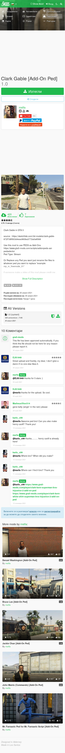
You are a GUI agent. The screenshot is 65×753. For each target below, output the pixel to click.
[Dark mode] (56, 4)
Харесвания (30, 217)
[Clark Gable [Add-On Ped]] (32, 192)
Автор (22, 375)
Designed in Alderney (11, 741)
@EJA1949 (18, 378)
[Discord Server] (27, 111)
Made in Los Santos (10, 744)
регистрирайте (52, 511)
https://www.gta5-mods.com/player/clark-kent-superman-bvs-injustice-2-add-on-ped (35, 487)
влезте (33, 511)
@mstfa (17, 392)
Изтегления (12, 217)
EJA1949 (17, 357)
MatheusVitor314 (21, 403)
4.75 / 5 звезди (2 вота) (10, 223)
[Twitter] (20, 111)
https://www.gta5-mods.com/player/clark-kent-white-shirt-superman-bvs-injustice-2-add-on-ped (36, 496)
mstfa (22, 107)
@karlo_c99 (19, 438)
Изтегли (34, 91)
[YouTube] (23, 111)
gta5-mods (18, 337)
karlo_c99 (18, 417)
